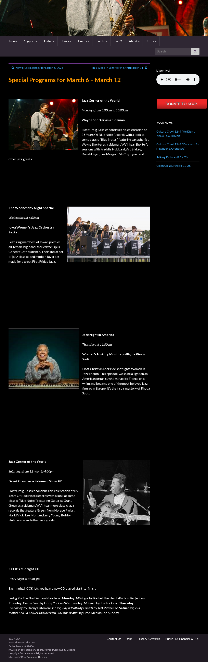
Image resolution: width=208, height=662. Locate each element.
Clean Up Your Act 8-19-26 (173, 165)
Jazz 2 (118, 41)
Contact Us (113, 638)
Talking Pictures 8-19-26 (171, 157)
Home (13, 41)
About (133, 41)
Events (82, 41)
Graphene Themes (36, 657)
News (65, 41)
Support (29, 41)
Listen (48, 41)
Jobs (129, 638)
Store (150, 41)
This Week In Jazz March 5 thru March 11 (117, 67)
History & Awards (148, 638)
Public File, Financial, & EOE (182, 638)
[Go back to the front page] (104, 18)
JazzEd (101, 41)
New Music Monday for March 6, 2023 (39, 67)
